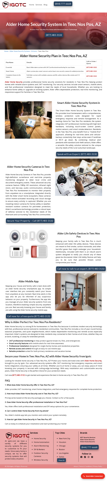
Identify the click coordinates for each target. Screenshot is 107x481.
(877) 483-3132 (54, 35)
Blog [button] (45, 4)
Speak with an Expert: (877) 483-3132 (77, 154)
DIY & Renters (39, 449)
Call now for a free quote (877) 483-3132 (28, 316)
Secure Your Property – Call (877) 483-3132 (30, 220)
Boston (62, 449)
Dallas (61, 457)
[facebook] (80, 457)
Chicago (62, 446)
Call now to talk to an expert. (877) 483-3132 (81, 268)
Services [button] (39, 4)
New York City (64, 438)
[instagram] (87, 457)
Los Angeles (64, 453)
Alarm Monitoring (41, 446)
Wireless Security (41, 460)
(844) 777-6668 (63, 3)
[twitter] (84, 457)
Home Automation (41, 442)
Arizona (34, 51)
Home (31, 4)
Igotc (12, 466)
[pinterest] (91, 457)
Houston (62, 442)
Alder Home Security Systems (20, 51)
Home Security (40, 438)
